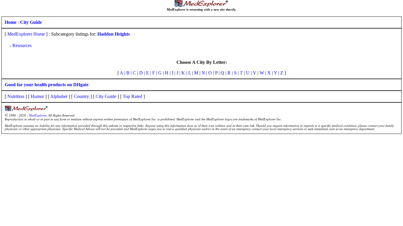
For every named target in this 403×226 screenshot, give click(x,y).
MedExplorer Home (26, 33)
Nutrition (15, 96)
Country (81, 96)
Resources (22, 45)
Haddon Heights (113, 33)
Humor (37, 96)
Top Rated (132, 96)
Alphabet (58, 96)
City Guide (106, 96)
